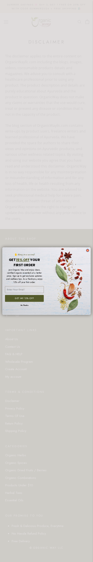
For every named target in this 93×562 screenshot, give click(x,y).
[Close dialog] (87, 250)
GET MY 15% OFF (24, 298)
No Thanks (24, 305)
